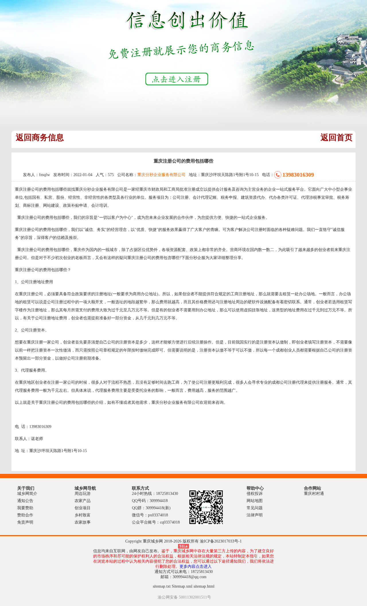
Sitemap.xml (182, 586)
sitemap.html (204, 586)
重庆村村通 (314, 493)
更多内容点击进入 (195, 566)
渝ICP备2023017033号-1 (221, 541)
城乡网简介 (27, 493)
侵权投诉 (255, 493)
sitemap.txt (162, 586)
